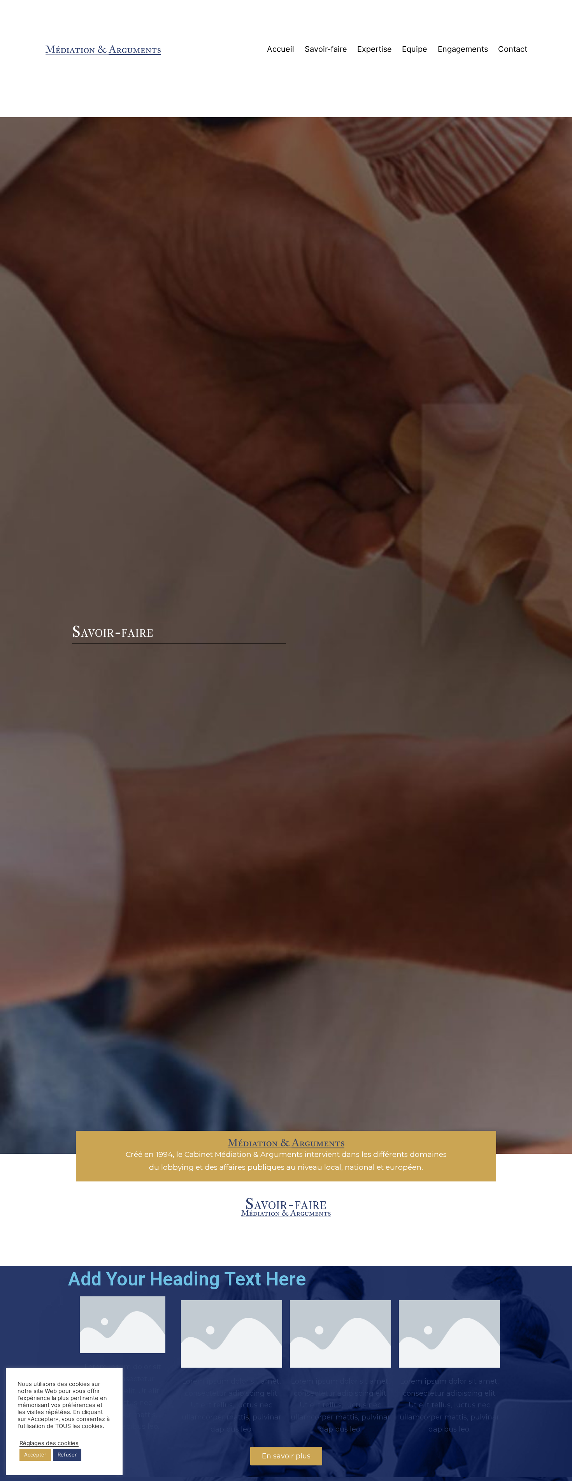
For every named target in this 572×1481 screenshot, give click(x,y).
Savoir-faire (326, 49)
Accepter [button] (35, 1454)
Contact (512, 49)
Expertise (374, 49)
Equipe (414, 49)
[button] (286, 1456)
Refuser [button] (67, 1454)
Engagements (463, 49)
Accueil (280, 49)
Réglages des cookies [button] (49, 1443)
